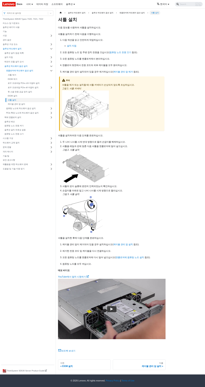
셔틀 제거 (12, 75)
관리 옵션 (7, 40)
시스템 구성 (8, 138)
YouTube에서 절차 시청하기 (72, 277)
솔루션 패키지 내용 (11, 27)
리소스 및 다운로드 (11, 23)
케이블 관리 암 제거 (123, 72)
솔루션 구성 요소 (10, 44)
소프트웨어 (57, 4)
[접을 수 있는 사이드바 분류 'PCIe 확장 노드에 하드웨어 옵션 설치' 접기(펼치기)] (51, 113)
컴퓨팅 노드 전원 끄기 (14, 134)
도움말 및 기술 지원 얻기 (14, 169)
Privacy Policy (113, 380)
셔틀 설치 (12, 100)
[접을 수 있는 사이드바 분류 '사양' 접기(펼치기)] (51, 35)
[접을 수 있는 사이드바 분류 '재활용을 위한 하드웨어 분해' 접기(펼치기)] (51, 164)
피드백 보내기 (68, 351)
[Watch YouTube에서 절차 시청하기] (112, 309)
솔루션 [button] (69, 4)
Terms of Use (127, 380)
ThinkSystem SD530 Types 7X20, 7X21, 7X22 (23, 19)
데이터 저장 (42, 4)
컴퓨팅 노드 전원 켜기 (14, 126)
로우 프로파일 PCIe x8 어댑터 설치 (23, 87)
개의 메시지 (8, 151)
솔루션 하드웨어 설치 (12, 49)
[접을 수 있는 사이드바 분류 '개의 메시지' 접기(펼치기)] (51, 152)
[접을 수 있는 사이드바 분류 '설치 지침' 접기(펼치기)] (51, 57)
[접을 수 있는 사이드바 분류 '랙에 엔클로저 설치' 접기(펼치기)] (51, 117)
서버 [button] (28, 4)
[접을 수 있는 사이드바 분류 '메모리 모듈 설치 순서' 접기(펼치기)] (51, 62)
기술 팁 (6, 156)
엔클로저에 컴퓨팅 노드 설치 (130, 257)
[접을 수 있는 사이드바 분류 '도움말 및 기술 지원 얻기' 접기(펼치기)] (51, 169)
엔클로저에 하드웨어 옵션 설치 (19, 70)
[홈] (60, 13)
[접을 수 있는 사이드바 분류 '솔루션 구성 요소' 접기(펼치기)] (51, 44)
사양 (5, 35)
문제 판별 (7, 147)
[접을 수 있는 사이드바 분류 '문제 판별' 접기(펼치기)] (51, 147)
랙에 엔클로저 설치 (12, 117)
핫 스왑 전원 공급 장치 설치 (20, 92)
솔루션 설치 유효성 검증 (15, 130)
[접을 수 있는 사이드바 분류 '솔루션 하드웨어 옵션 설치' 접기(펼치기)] (51, 66)
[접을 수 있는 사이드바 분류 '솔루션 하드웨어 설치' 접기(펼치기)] (51, 49)
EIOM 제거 (12, 79)
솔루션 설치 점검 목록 (14, 53)
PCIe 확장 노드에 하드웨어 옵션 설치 (22, 113)
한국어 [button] (163, 4)
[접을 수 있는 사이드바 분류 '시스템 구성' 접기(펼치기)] (51, 138)
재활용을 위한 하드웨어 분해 (15, 164)
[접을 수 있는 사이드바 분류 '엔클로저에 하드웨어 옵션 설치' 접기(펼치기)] (51, 70)
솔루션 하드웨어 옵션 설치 (16, 66)
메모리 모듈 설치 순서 (14, 62)
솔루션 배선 (9, 121)
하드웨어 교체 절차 (11, 143)
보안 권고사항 (9, 160)
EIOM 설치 (12, 96)
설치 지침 (8, 57)
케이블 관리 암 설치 (16, 104)
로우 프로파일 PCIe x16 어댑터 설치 (24, 83)
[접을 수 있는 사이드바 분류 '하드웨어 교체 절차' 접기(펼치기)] (51, 143)
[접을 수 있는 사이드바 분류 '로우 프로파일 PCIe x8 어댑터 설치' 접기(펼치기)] (51, 87)
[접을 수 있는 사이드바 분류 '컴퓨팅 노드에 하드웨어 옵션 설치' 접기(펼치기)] (51, 108)
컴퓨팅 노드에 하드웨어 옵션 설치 (21, 108)
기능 (5, 31)
